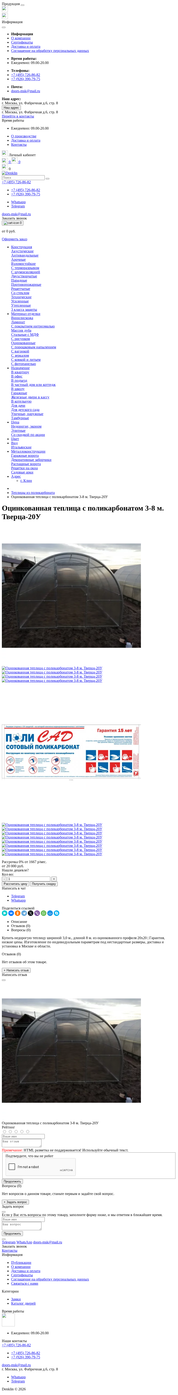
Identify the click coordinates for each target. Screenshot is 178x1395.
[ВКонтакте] (11, 913)
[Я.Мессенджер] (4, 913)
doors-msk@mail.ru (25, 91)
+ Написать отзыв (16, 970)
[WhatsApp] (43, 913)
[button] (13, 120)
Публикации (21, 1263)
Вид (14, 443)
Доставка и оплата (25, 46)
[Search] (47, 178)
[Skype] (56, 913)
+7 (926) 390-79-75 (25, 79)
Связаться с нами (24, 1283)
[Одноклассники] (17, 913)
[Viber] (37, 913)
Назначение (20, 368)
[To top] (4, 1239)
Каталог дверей (23, 1303)
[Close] (22, 5)
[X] (30, 913)
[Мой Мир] (50, 913)
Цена (15, 422)
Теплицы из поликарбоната (33, 493)
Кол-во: (8, 874)
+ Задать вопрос (15, 1202)
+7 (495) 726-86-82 (25, 75)
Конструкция (21, 247)
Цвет (15, 439)
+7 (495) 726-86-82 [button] (16, 1345)
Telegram (18, 206)
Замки (16, 1299)
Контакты (19, 144)
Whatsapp (18, 202)
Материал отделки (25, 314)
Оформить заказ (14, 239)
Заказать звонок (14, 218)
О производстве (23, 136)
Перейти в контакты (18, 116)
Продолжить (12, 1181)
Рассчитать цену (15, 884)
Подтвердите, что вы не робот (29, 1156)
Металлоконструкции (28, 451)
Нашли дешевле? (15, 870)
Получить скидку (44, 884)
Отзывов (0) (20, 926)
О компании (21, 38)
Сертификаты (22, 42)
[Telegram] (24, 913)
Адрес (16, 476)
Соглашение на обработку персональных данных (50, 51)
